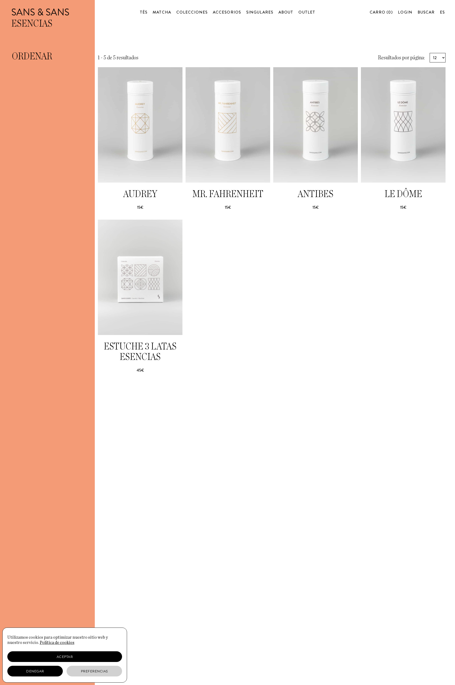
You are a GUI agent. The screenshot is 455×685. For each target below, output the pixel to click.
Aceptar (65, 656)
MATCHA (162, 12)
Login (405, 12)
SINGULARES (259, 12)
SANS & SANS (40, 12)
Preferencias (94, 671)
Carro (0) (381, 12)
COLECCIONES (192, 12)
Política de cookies (57, 643)
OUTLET (306, 12)
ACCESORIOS (227, 12)
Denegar (35, 671)
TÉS (143, 12)
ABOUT (285, 12)
